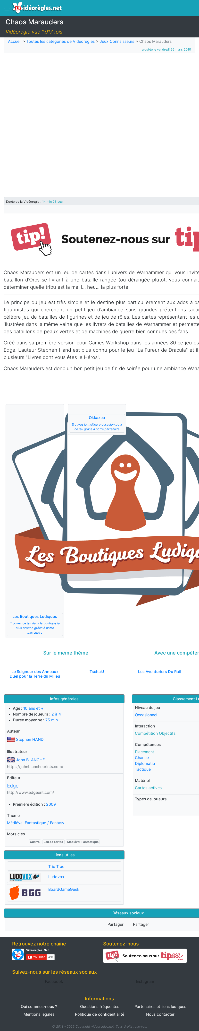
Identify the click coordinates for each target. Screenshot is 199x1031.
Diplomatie (145, 763)
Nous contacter (160, 1014)
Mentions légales (39, 1014)
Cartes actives (148, 787)
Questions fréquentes (99, 1006)
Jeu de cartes (53, 842)
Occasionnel (146, 714)
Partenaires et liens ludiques (160, 1006)
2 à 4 (56, 714)
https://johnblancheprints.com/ (35, 766)
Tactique (143, 769)
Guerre (35, 842)
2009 (51, 804)
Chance (142, 757)
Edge (13, 786)
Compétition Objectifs (155, 733)
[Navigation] (7, 9)
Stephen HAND (30, 739)
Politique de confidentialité (99, 1014)
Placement (144, 751)
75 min (51, 719)
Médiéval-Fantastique (83, 842)
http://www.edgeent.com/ (30, 792)
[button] (35, 521)
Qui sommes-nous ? (39, 1006)
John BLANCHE (30, 759)
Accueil (14, 41)
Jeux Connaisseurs (117, 41)
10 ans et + (33, 708)
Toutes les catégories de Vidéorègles (60, 41)
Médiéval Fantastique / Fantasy (35, 822)
